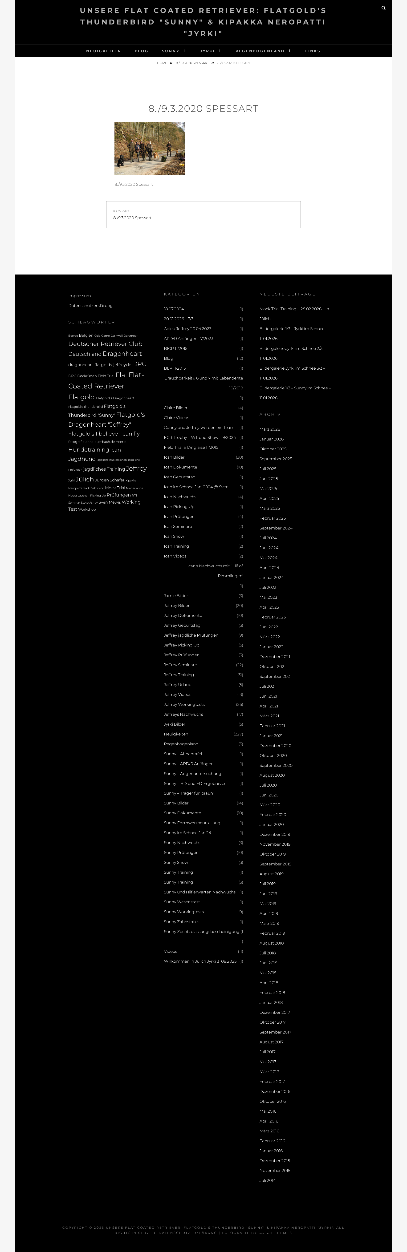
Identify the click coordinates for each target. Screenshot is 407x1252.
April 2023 (269, 607)
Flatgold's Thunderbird (85, 406)
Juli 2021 (268, 686)
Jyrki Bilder (174, 724)
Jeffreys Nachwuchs (183, 714)
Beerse (73, 335)
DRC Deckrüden (82, 376)
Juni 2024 (269, 547)
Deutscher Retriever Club (105, 343)
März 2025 (270, 508)
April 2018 (269, 982)
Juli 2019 (268, 883)
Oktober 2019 (273, 854)
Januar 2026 (272, 439)
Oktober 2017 (273, 1022)
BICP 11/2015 (175, 348)
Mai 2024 (268, 557)
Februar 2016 (272, 1141)
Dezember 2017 (275, 1012)
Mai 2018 (268, 972)
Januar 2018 (271, 1002)
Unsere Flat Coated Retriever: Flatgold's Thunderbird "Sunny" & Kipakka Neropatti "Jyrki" (203, 22)
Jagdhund (82, 459)
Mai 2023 (268, 597)
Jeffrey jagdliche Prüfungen (191, 635)
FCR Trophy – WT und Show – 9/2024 (200, 437)
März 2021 (269, 716)
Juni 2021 (268, 696)
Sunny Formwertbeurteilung (192, 822)
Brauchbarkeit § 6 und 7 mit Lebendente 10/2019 (203, 383)
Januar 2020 (272, 824)
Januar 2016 (271, 1150)
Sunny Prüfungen (181, 852)
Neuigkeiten (103, 51)
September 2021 (275, 676)
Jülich (85, 479)
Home (162, 63)
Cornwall (117, 335)
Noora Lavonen (78, 495)
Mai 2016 (268, 1111)
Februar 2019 (272, 933)
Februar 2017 (272, 1081)
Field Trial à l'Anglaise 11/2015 (191, 447)
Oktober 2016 (273, 1101)
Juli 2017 (268, 1052)
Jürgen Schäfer (110, 480)
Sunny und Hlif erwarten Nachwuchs (200, 892)
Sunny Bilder (176, 803)
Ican (115, 450)
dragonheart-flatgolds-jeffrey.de (99, 364)
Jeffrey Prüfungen (181, 655)
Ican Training (176, 546)
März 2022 (270, 636)
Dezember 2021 (275, 656)
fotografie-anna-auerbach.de (91, 442)
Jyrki (207, 51)
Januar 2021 (271, 735)
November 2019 (275, 844)
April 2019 (269, 913)
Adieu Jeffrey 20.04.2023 (187, 328)
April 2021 (269, 706)
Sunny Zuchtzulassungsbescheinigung (202, 931)
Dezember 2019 (275, 834)
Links (313, 51)
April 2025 (269, 498)
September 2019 (275, 864)
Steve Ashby (89, 502)
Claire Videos (176, 417)
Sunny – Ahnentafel (183, 753)
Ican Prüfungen (179, 516)
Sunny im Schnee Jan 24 (187, 832)
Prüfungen (119, 495)
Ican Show (174, 536)
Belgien (86, 335)
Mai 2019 (268, 903)
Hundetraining (88, 449)
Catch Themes (275, 1233)
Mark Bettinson (93, 488)
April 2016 (269, 1121)
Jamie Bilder (176, 595)
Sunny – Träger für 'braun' (189, 793)
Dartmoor (131, 335)
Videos (170, 951)
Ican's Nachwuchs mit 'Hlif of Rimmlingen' (215, 571)
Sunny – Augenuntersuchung (192, 773)
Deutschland (85, 354)
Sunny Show (176, 862)
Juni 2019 (268, 893)
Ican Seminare (178, 526)
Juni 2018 (268, 963)
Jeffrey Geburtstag (182, 625)
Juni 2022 (269, 627)
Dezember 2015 (275, 1160)
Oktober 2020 (273, 755)
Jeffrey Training (179, 674)
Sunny (171, 51)
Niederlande (134, 488)
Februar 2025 (273, 518)
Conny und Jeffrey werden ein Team (199, 427)
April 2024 (269, 567)
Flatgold (81, 397)
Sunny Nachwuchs (182, 842)
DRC (139, 364)
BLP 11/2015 (175, 368)
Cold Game (102, 335)
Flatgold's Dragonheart (115, 398)
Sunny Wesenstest (182, 902)
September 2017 (275, 1032)
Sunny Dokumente (182, 813)
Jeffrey (136, 468)
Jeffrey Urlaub (177, 684)
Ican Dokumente (180, 467)
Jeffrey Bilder (177, 605)
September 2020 (276, 765)
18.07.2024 (174, 309)
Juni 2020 (269, 795)
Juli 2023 (268, 587)
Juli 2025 (268, 468)
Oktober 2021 (273, 666)
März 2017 (269, 1071)
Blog (142, 51)
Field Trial (106, 376)
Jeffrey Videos (177, 694)
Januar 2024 (272, 577)
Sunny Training (178, 872)
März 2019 (269, 923)
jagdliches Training (104, 469)
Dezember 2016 (275, 1091)
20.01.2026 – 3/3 (178, 318)
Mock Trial (115, 487)
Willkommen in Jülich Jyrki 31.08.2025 (200, 961)
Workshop (87, 509)
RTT (134, 495)
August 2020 (272, 775)
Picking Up (98, 495)
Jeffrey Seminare (180, 664)
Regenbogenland (260, 51)
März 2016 (269, 1131)
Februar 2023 (273, 617)
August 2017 (272, 1042)
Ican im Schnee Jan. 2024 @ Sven (196, 487)
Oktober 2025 (273, 449)
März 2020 (270, 804)
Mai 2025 (268, 488)
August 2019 (272, 874)
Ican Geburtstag (180, 477)
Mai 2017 (268, 1061)
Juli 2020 (268, 785)
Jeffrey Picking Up (181, 645)
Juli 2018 (268, 953)
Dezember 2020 (275, 745)
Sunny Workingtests (184, 911)
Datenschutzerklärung (90, 305)
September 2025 (276, 458)
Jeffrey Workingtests (184, 704)
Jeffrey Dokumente (183, 615)
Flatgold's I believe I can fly (104, 433)
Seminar (74, 502)
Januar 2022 (272, 646)
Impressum (79, 295)
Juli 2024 (268, 538)
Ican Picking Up (179, 506)
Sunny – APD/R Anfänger (188, 763)
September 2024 (276, 528)
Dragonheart (122, 353)
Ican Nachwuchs (180, 496)
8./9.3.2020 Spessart (192, 63)
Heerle (121, 442)
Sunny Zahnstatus (181, 921)
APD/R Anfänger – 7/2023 (188, 338)
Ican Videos (175, 556)
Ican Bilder (174, 457)
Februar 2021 (272, 725)
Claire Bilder (175, 407)
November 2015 (275, 1170)
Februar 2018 (272, 992)
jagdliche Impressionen (112, 459)
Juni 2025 (269, 478)
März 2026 (270, 429)
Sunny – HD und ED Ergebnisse (194, 783)
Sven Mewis (110, 502)
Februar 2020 (273, 814)
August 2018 (272, 943)
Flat (121, 375)
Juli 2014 (268, 1180)
